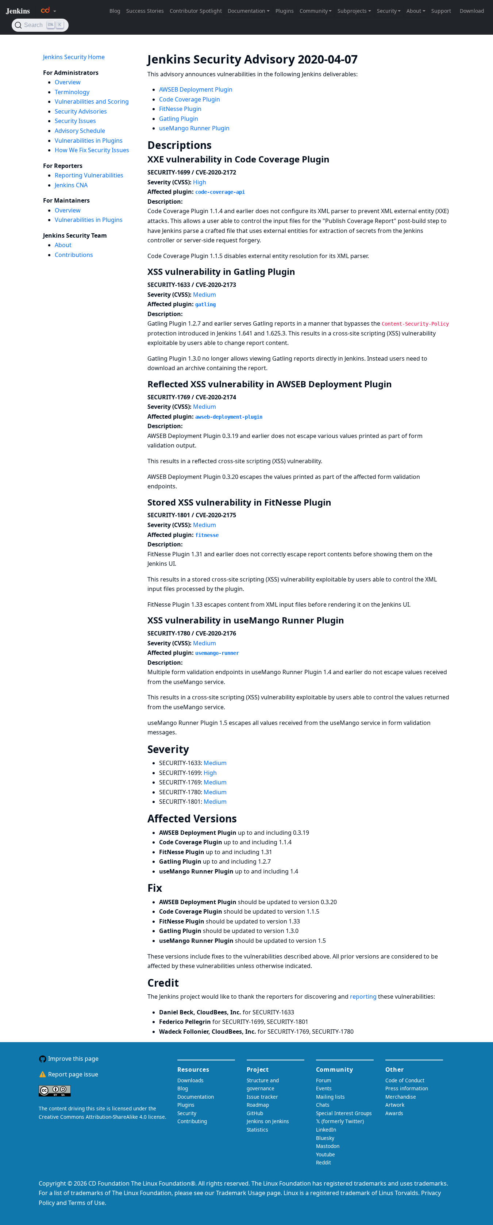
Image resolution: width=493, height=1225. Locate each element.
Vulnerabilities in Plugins (89, 141)
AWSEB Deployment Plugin (195, 89)
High (199, 182)
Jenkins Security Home (74, 57)
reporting (364, 996)
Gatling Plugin (178, 119)
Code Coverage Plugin (189, 99)
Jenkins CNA (71, 185)
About (63, 245)
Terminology (72, 92)
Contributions (74, 255)
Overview (68, 82)
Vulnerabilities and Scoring (92, 101)
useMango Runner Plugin (194, 128)
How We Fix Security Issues (92, 150)
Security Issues (75, 121)
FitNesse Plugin (180, 109)
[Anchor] (368, 58)
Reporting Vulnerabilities (89, 175)
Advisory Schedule (80, 131)
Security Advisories (81, 111)
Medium (204, 295)
